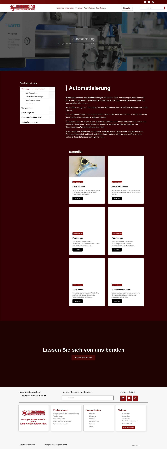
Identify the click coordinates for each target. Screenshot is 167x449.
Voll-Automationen (32, 93)
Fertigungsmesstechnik (88, 44)
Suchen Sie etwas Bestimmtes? (77, 392)
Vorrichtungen (26, 108)
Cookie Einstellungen (128, 427)
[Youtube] (129, 398)
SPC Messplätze (27, 113)
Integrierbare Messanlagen (34, 96)
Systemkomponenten (29, 122)
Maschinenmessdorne (33, 100)
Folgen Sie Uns (127, 392)
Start (68, 44)
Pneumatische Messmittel (31, 117)
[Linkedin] (123, 398)
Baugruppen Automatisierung (32, 89)
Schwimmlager (31, 104)
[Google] (135, 398)
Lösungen (74, 44)
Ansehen (77, 198)
